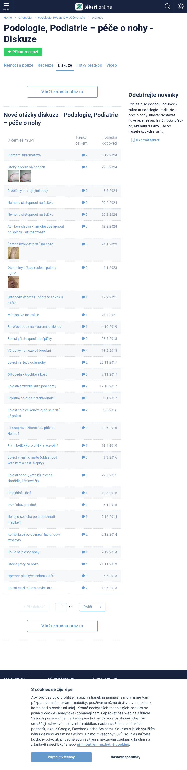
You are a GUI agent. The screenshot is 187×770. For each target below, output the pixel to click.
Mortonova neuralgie (23, 315)
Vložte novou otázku (62, 91)
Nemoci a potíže (18, 65)
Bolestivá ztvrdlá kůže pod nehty (32, 386)
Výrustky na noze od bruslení (29, 350)
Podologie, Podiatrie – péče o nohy (61, 17)
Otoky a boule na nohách (26, 167)
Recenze (46, 65)
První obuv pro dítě (22, 505)
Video (111, 65)
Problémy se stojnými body (28, 191)
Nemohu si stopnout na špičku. (31, 203)
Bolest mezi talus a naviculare (30, 588)
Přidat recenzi (25, 52)
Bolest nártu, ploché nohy (27, 362)
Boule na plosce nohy (23, 552)
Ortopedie (25, 17)
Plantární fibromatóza (24, 155)
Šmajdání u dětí (19, 493)
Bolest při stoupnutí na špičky (30, 339)
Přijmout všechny (61, 757)
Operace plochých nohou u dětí (31, 576)
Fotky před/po (89, 65)
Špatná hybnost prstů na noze (30, 244)
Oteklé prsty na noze (23, 564)
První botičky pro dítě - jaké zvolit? (33, 445)
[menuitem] (20, 66)
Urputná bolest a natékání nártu (32, 398)
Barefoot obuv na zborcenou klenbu (34, 327)
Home (8, 17)
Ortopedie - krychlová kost (27, 374)
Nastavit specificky (125, 757)
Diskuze (65, 65)
